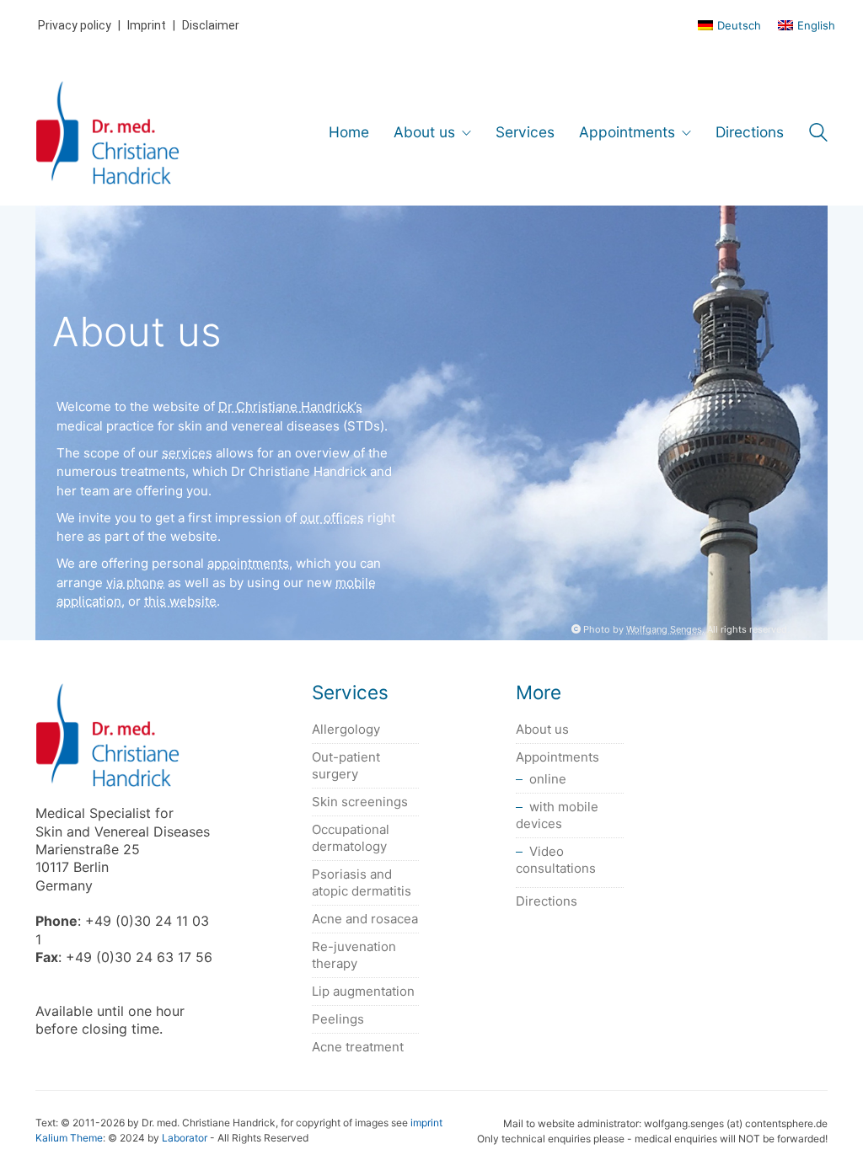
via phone (135, 583)
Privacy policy (74, 25)
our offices (332, 518)
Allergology (346, 729)
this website (180, 601)
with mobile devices (557, 815)
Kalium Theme (69, 1137)
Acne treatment (358, 1047)
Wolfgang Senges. (665, 629)
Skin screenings (360, 802)
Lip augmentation (363, 991)
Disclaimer (210, 25)
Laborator (184, 1137)
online (547, 779)
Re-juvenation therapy (354, 954)
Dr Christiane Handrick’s (290, 406)
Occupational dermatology (350, 837)
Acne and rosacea (365, 919)
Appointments (557, 757)
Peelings (338, 1019)
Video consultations (556, 859)
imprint (426, 1122)
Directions (546, 901)
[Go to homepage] (107, 132)
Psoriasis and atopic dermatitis (361, 882)
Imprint (146, 25)
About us (542, 729)
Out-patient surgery (346, 765)
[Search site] (818, 134)
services (187, 453)
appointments (248, 563)
